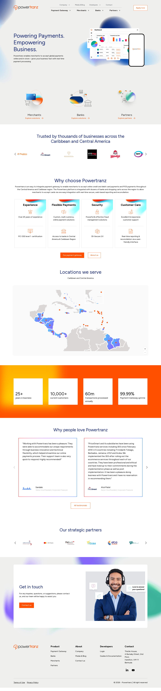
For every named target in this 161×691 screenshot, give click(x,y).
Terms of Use (19, 682)
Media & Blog (80, 5)
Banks (98, 10)
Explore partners (125, 118)
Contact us (26, 605)
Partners (114, 10)
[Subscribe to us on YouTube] (133, 670)
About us (94, 255)
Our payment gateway (72, 255)
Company (63, 5)
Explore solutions (32, 118)
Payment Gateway (59, 10)
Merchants (81, 10)
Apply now (140, 8)
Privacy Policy (32, 682)
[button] (145, 154)
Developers (93, 5)
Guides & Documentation (111, 656)
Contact (109, 5)
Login (102, 651)
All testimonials (80, 505)
